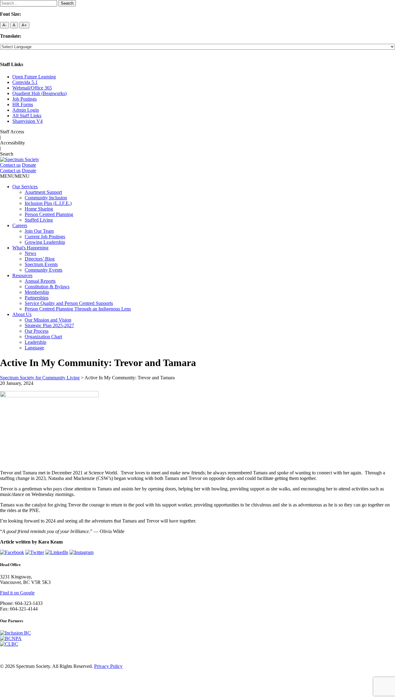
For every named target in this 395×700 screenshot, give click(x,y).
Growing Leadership (45, 242)
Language (34, 347)
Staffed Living (39, 220)
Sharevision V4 (27, 121)
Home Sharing (39, 208)
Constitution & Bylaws (47, 286)
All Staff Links (26, 115)
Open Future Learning (34, 76)
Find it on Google (17, 592)
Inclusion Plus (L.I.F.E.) (48, 203)
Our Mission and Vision (48, 320)
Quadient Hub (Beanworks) (39, 93)
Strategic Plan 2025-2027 (49, 325)
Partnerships (36, 297)
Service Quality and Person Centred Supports (69, 303)
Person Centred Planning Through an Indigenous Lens (78, 308)
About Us (21, 314)
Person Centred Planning (49, 214)
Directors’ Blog (40, 258)
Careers (19, 225)
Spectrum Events (41, 264)
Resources (22, 275)
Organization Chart (43, 336)
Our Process (36, 331)
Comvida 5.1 (25, 82)
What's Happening (30, 247)
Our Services (25, 186)
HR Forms (22, 104)
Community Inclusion (46, 197)
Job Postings (24, 99)
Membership (37, 292)
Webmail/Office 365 (32, 87)
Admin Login (25, 110)
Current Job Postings (45, 236)
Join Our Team (39, 231)
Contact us (10, 165)
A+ (24, 25)
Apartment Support (43, 192)
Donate (29, 165)
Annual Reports (40, 281)
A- (4, 25)
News (30, 253)
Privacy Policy (108, 666)
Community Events (43, 270)
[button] (15, 176)
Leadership (35, 342)
